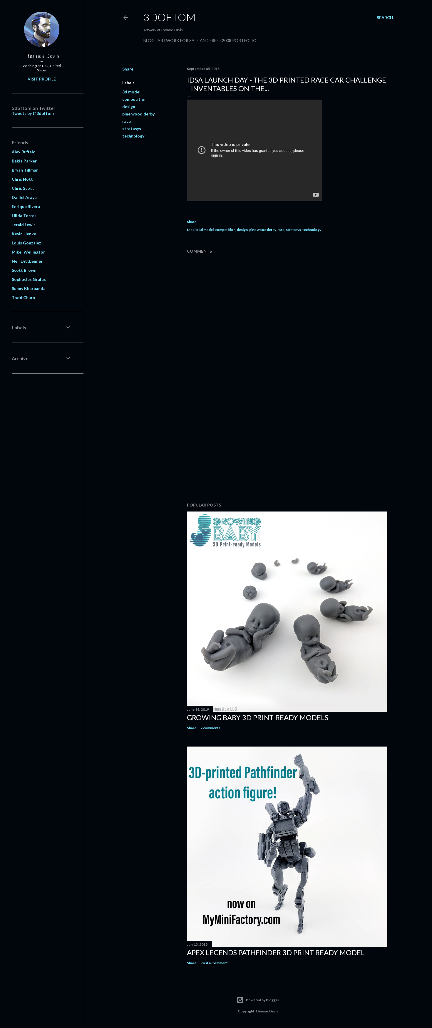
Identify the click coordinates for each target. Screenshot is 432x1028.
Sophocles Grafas (29, 279)
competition (134, 99)
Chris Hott (22, 179)
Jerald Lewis (24, 224)
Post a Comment (214, 963)
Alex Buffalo (24, 151)
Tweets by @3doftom (33, 113)
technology (133, 135)
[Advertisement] (287, 446)
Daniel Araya (24, 197)
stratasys (131, 128)
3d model (131, 91)
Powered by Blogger (262, 1000)
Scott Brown (24, 270)
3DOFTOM (169, 17)
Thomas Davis (41, 55)
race (126, 121)
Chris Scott (23, 188)
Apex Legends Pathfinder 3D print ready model (276, 952)
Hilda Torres (24, 215)
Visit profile (42, 78)
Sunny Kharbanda (29, 288)
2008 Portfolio (239, 40)
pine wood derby (138, 113)
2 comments (210, 728)
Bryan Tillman (25, 169)
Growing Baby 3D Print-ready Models (257, 717)
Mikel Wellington (29, 251)
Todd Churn (23, 297)
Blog (149, 40)
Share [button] (127, 68)
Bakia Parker (24, 160)
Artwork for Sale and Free (188, 40)
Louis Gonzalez (26, 242)
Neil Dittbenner (27, 261)
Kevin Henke (24, 233)
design (128, 106)
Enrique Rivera (26, 206)
